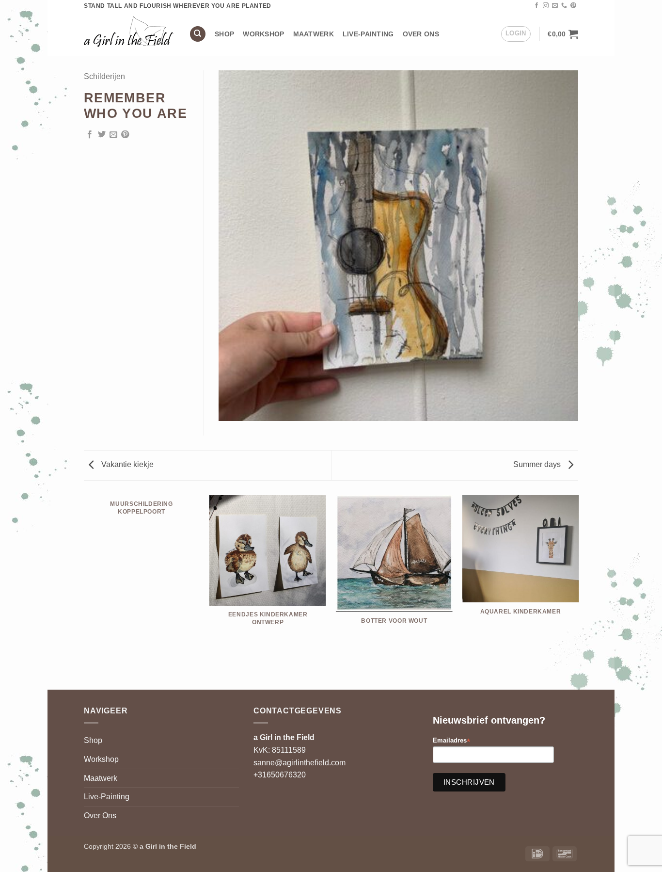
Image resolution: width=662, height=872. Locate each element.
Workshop (263, 34)
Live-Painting (368, 34)
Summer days (538, 464)
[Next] (578, 592)
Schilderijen (104, 76)
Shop (224, 34)
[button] (516, 34)
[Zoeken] (197, 34)
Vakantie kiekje (126, 464)
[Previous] (84, 592)
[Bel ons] (564, 5)
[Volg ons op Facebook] (536, 5)
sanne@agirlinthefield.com (299, 763)
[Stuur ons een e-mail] (555, 5)
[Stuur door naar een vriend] (113, 134)
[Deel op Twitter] (102, 134)
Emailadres (451, 741)
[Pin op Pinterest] (125, 134)
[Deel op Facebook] (90, 134)
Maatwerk (313, 34)
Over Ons (421, 34)
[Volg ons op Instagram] (546, 5)
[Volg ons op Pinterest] (573, 5)
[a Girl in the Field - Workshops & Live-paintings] (129, 33)
